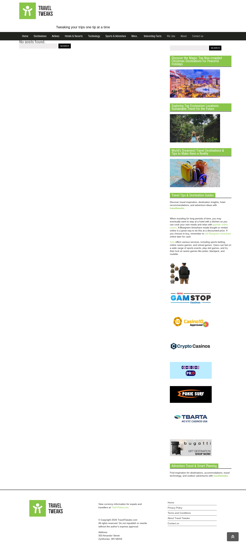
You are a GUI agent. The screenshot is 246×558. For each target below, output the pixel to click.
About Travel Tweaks (179, 518)
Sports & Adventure (115, 36)
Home (25, 36)
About (184, 36)
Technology (94, 36)
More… (134, 36)
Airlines (55, 36)
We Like (171, 36)
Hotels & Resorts (74, 36)
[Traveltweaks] (36, 18)
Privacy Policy (175, 507)
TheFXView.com (120, 507)
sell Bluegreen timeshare (218, 233)
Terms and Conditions (179, 513)
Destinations (40, 36)
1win (172, 242)
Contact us (197, 36)
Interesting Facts (152, 36)
